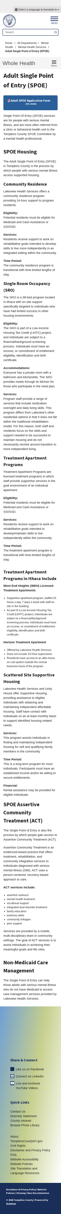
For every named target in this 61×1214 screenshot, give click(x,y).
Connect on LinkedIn (30, 1076)
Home (8, 43)
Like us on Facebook (30, 1069)
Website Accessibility (24, 1159)
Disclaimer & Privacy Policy (21, 1189)
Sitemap (21, 1193)
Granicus (11, 1203)
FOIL (13, 1155)
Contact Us (17, 1111)
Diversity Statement (23, 1116)
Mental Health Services (32, 47)
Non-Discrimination (38, 1193)
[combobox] (37, 9)
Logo (30, 1031)
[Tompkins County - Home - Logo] (9, 21)
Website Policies (21, 1164)
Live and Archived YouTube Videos (28, 1086)
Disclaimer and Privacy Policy (30, 1150)
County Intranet (20, 1120)
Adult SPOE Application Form (30, 102)
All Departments (27, 43)
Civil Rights (18, 1145)
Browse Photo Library (24, 1125)
